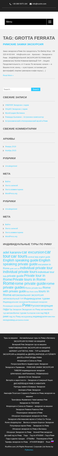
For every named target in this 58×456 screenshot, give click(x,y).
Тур (11, 309)
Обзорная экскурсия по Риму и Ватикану (29, 429)
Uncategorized (11, 166)
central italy (33, 257)
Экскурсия (17, 309)
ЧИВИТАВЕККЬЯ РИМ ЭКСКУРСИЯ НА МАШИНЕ (29, 348)
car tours (19, 256)
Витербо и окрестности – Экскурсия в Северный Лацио (29, 380)
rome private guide (30, 283)
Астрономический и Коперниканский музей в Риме (26, 121)
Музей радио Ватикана (15, 113)
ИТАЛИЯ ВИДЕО (37, 442)
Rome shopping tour (13, 422)
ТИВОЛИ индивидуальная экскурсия (29, 370)
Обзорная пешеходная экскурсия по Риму (29, 416)
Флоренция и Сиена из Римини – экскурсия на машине (29, 406)
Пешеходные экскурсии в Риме (29, 413)
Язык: (48, 442)
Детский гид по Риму (13, 435)
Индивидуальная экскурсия (15, 302)
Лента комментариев (14, 190)
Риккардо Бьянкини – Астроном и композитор (24, 117)
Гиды (26, 435)
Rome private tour (33, 288)
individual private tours (20, 272)
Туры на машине (11, 338)
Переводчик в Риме (44, 439)
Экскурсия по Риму (31, 309)
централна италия (22, 320)
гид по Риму (15, 316)
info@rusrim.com (39, 4)
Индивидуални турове (37, 298)
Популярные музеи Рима (20, 426)
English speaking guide (21, 260)
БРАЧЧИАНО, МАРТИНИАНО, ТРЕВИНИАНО (29, 374)
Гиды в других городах (15, 439)
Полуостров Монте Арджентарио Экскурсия (29, 364)
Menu (9, 22)
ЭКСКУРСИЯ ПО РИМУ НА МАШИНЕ (29, 341)
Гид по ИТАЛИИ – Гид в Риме (42, 435)
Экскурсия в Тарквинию (15, 367)
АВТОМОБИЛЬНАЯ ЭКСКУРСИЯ (28, 295)
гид (41, 313)
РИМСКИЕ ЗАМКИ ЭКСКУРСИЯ (23, 44)
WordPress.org (11, 193)
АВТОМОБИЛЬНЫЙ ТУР (13, 299)
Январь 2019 (10, 147)
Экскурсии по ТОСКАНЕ (29, 403)
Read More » (8, 75)
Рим (26, 305)
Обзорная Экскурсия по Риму (19, 432)
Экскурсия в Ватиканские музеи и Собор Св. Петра (29, 419)
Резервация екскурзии (37, 302)
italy (5, 276)
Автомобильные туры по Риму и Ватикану (37, 338)
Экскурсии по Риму (41, 426)
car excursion (33, 252)
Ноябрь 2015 (10, 151)
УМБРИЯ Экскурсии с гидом (17, 105)
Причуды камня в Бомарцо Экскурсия (29, 387)
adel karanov (12, 252)
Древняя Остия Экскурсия (29, 377)
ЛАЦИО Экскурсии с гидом (16, 109)
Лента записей (11, 186)
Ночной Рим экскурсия (42, 432)
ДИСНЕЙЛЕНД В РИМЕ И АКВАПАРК (29, 383)
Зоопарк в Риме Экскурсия (29, 390)
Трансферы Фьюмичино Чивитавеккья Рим (29, 400)
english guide (44, 257)
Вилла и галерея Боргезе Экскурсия (38, 422)
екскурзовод (26, 316)
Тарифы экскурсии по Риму (16, 442)
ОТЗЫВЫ (31, 439)
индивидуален (40, 316)
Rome (8, 283)
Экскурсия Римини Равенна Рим (29, 409)
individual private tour (36, 268)
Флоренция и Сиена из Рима (29, 361)
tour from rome (32, 292)
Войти (7, 182)
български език (33, 313)
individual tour (46, 272)
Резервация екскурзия (12, 306)
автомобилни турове (16, 313)
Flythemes (29, 450)
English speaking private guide (26, 262)
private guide (15, 275)
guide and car (15, 268)
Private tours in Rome (29, 279)
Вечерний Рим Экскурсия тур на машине (29, 345)
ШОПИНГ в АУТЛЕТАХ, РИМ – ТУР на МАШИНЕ (29, 351)
